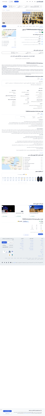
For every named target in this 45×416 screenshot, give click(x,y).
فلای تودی (14, 266)
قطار (29, 1)
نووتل (31, 193)
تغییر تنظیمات (7, 413)
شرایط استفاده (25, 413)
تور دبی (35, 263)
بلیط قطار (42, 247)
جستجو (5, 6)
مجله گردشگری (21, 249)
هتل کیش (18, 262)
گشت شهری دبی (29, 263)
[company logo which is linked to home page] (39, 2)
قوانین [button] (27, 26)
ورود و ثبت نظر (40, 237)
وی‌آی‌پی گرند (30, 204)
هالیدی (10, 204)
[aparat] (2, 267)
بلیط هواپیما (41, 244)
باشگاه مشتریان (31, 250)
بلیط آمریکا (6, 262)
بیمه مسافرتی (41, 255)
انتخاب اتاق (4, 26)
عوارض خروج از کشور (31, 252)
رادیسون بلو (30, 201)
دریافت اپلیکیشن (21, 252)
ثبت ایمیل (4, 246)
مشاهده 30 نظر (26, 239)
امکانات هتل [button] (30, 26)
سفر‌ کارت (22, 250)
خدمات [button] (42, 242)
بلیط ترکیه (12, 262)
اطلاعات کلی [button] (41, 26)
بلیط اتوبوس (41, 249)
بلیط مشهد (30, 262)
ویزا (42, 250)
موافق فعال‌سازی (7, 411)
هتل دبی (24, 262)
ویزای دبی (38, 263)
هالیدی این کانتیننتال (40, 201)
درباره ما (22, 244)
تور (42, 252)
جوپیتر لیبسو (20, 204)
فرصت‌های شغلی (21, 247)
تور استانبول (32, 263)
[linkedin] (6, 267)
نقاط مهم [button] (24, 26)
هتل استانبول (26, 262)
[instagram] (8, 267)
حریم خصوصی (30, 413)
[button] (27, 1)
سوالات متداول (31, 249)
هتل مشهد (21, 262)
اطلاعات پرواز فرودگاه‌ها (40, 260)
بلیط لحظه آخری (41, 263)
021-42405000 (4, 249)
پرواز (34, 1)
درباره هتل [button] (34, 26)
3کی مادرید (20, 201)
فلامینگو (10, 201)
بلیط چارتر (42, 262)
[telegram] (4, 267)
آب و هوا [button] (21, 26)
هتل (32, 1)
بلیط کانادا (9, 262)
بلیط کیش (15, 262)
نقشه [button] (15, 38)
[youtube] (10, 267)
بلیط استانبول (36, 262)
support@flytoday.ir (5, 251)
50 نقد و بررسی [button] (36, 32)
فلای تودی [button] (22, 242)
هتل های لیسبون (35, 10)
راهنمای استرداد (31, 244)
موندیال (41, 193)
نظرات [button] (18, 26)
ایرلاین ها (39, 262)
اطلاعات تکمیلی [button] (31, 242)
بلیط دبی (33, 262)
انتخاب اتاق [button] (37, 26)
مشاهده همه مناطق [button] (14, 47)
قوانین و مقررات (31, 247)
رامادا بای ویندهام (40, 204)
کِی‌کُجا (42, 258)
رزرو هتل (39, 10)
